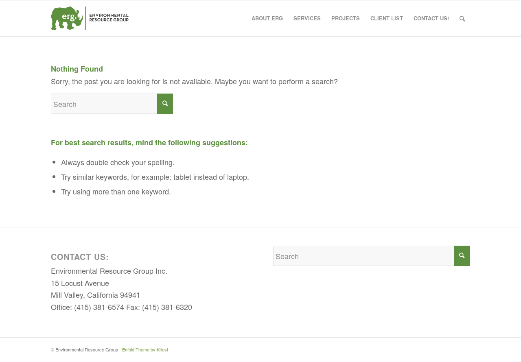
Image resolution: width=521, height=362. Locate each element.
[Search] (462, 18)
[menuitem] (267, 18)
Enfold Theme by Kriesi (145, 349)
